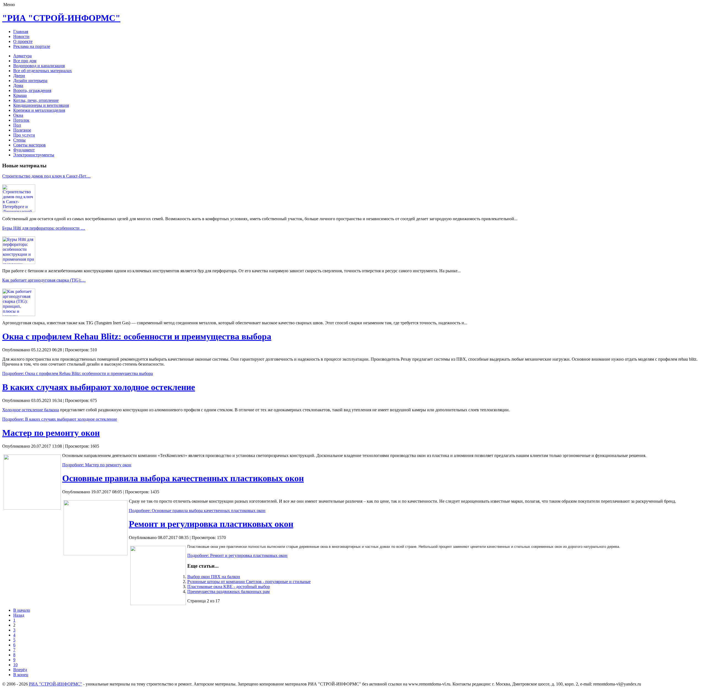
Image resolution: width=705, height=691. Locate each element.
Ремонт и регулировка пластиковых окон (211, 524)
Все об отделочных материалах (42, 70)
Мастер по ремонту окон (51, 433)
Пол (17, 125)
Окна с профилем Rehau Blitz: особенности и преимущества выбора (136, 336)
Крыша (20, 95)
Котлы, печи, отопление (36, 100)
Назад (18, 615)
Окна (18, 115)
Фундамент (24, 150)
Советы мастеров (29, 145)
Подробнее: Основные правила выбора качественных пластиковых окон (197, 510)
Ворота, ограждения (32, 90)
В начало (21, 610)
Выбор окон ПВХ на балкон (213, 576)
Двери (19, 75)
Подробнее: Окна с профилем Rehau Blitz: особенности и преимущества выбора (77, 373)
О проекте (22, 41)
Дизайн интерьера (30, 80)
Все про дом (24, 60)
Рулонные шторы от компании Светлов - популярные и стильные (249, 581)
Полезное (22, 130)
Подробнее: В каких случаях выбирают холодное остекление (59, 419)
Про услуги (24, 135)
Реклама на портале (31, 46)
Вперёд (20, 669)
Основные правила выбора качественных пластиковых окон (183, 478)
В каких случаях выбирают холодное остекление (98, 387)
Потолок (21, 120)
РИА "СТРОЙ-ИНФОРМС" (55, 684)
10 (15, 664)
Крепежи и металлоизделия (39, 110)
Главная (20, 31)
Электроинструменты (33, 155)
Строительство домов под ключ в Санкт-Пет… (46, 176)
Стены (19, 140)
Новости (21, 36)
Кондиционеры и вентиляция (41, 105)
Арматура (22, 55)
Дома (18, 85)
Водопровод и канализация (39, 65)
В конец (20, 674)
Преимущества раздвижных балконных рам (228, 591)
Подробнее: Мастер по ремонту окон (96, 465)
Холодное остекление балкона (30, 409)
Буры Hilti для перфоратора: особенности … (43, 228)
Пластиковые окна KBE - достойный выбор (228, 586)
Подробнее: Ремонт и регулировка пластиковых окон (237, 555)
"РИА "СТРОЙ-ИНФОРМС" (61, 18)
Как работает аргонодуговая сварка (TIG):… (44, 280)
